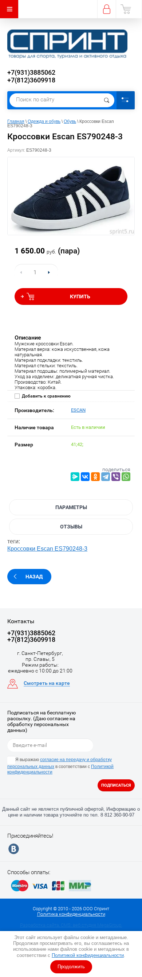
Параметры (71, 507)
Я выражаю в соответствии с (60, 766)
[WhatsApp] (126, 476)
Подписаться (116, 785)
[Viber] (115, 476)
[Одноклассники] (95, 476)
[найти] (106, 100)
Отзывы (71, 527)
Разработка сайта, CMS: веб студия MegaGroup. (71, 925)
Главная (15, 121)
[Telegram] (105, 476)
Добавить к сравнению (46, 396)
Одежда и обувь (44, 121)
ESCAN (78, 410)
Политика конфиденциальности (71, 914)
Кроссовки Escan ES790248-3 (47, 549)
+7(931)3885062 (31, 72)
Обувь (70, 121)
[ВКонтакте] (85, 476)
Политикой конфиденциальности (88, 955)
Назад (34, 576)
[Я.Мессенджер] (75, 476)
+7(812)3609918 (31, 80)
